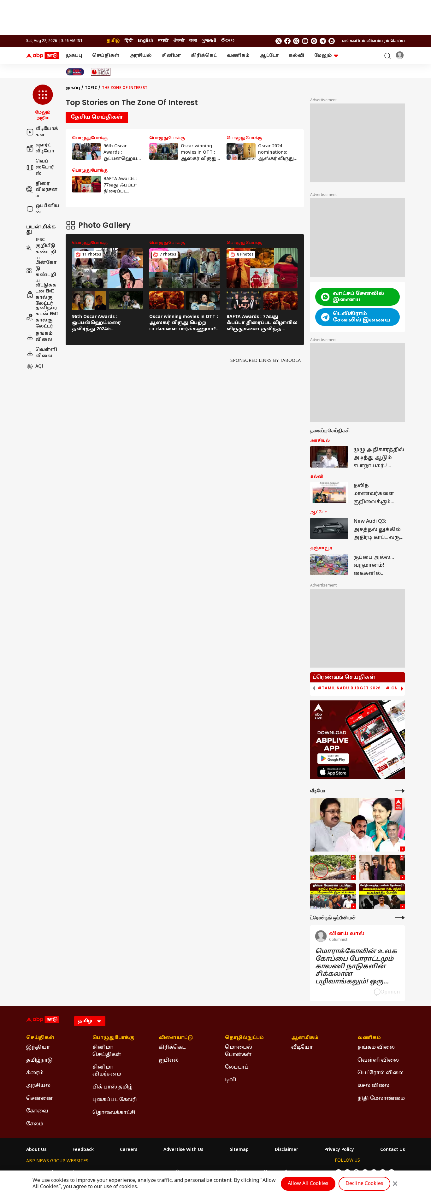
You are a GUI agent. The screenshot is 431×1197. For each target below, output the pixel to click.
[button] (43, 103)
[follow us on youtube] (305, 41)
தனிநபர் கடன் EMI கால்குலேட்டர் (46, 317)
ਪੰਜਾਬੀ (179, 41)
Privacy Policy (339, 1150)
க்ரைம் (35, 1073)
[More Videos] (400, 790)
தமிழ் (113, 41)
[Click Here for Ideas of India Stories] (101, 72)
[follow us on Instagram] (314, 41)
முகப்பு (74, 55)
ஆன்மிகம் (304, 1038)
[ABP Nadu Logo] (42, 56)
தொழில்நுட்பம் (244, 1038)
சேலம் (34, 1124)
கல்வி (296, 55)
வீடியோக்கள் (46, 132)
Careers (128, 1150)
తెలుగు (227, 41)
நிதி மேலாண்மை (381, 1098)
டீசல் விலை (373, 1085)
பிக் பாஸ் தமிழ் (112, 1087)
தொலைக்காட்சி (113, 1113)
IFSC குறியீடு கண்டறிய (45, 248)
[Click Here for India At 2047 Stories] (75, 72)
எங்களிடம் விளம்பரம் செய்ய (373, 41)
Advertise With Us (183, 1150)
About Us (36, 1150)
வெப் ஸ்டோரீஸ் (44, 167)
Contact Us (392, 1150)
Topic (91, 88)
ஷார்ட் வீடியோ (44, 148)
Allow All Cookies (308, 1184)
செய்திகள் (106, 55)
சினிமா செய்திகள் (106, 1051)
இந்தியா (38, 1047)
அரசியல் (141, 55)
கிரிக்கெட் (204, 55)
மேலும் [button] (323, 55)
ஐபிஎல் (169, 1060)
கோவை (37, 1111)
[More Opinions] (400, 917)
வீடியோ (302, 1047)
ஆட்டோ (269, 55)
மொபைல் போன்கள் (238, 1051)
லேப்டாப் (237, 1067)
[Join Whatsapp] (331, 41)
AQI (39, 366)
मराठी (163, 41)
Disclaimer (286, 1150)
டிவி (230, 1080)
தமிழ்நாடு (39, 1060)
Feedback (83, 1150)
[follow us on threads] (296, 41)
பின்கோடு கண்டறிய (45, 271)
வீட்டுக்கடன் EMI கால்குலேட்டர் (45, 294)
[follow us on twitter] (278, 41)
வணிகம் (238, 55)
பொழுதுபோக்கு (113, 1038)
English (145, 41)
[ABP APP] (333, 758)
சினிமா (171, 55)
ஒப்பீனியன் (47, 209)
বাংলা (193, 41)
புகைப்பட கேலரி (114, 1100)
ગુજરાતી (209, 41)
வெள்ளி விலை (46, 353)
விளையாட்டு (176, 1038)
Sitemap (239, 1150)
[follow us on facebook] (287, 41)
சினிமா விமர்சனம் (106, 1070)
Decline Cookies (364, 1184)
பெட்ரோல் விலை (380, 1073)
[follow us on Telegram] (323, 41)
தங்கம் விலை (44, 336)
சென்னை (39, 1098)
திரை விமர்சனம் (46, 189)
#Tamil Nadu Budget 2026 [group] (349, 688)
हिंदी (129, 41)
